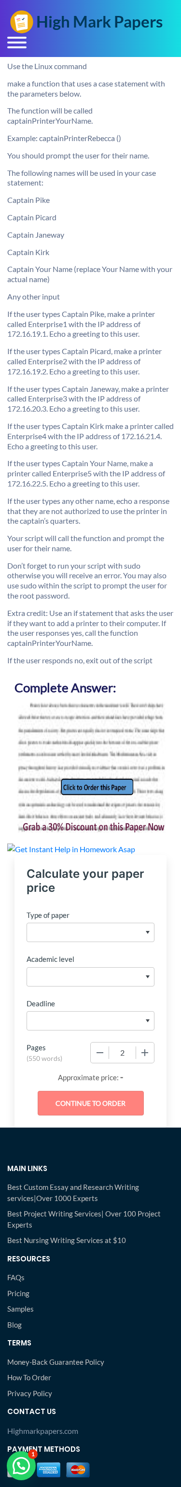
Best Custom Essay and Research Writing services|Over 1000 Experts (73, 1192)
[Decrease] (100, 1053)
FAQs (16, 1277)
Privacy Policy (29, 1393)
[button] (21, 1465)
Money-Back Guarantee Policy (55, 1362)
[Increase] (145, 1053)
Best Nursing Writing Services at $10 (66, 1240)
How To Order (29, 1377)
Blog (14, 1324)
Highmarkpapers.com (42, 1430)
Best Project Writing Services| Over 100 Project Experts (84, 1219)
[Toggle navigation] (17, 42)
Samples (20, 1308)
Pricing (18, 1293)
